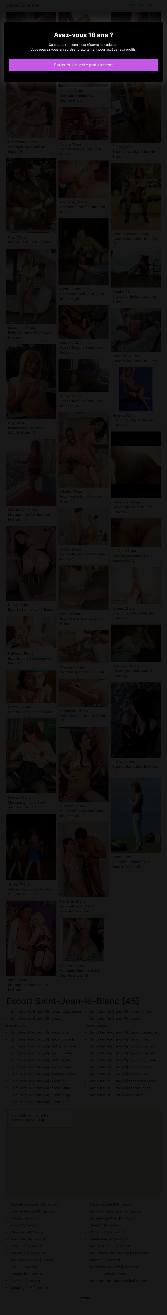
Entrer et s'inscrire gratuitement (83, 65)
